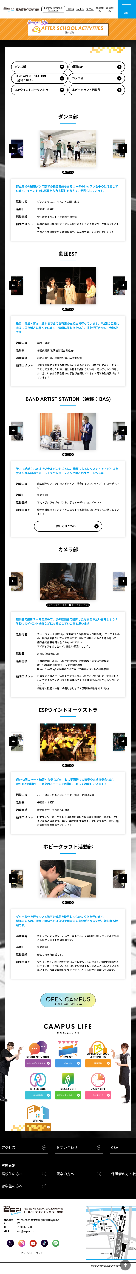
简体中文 (110, 9)
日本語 (70, 9)
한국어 (90, 9)
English (80, 9)
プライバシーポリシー (33, 1253)
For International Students (53, 9)
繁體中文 (100, 9)
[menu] (127, 9)
